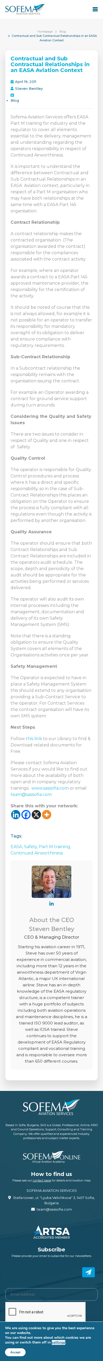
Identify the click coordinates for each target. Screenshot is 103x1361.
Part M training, (55, 846)
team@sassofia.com (31, 794)
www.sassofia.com (50, 788)
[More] (46, 814)
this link (34, 738)
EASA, (17, 846)
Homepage (45, 31)
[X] (36, 814)
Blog (62, 31)
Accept (15, 1352)
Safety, (31, 846)
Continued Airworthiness (37, 853)
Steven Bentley (29, 88)
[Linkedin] (15, 814)
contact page (42, 1180)
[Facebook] (26, 814)
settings (58, 1342)
